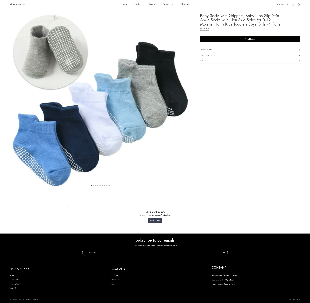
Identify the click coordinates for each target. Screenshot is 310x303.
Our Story (114, 275)
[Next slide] (185, 100)
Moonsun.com (19, 299)
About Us (13, 288)
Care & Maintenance (208, 55)
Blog (112, 284)
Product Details (206, 50)
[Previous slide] (14, 100)
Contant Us (115, 279)
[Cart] (298, 4)
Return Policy (14, 279)
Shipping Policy (15, 284)
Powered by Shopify (31, 299)
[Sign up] (224, 252)
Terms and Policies (294, 299)
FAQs (12, 275)
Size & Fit (203, 60)
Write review (155, 220)
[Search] (288, 4)
